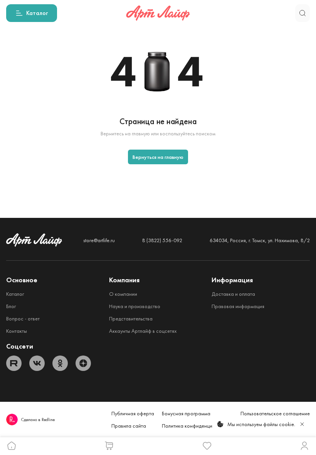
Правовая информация (238, 306)
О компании (123, 293)
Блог (11, 306)
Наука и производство (134, 306)
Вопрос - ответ (23, 318)
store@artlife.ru (99, 240)
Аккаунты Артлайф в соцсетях (142, 330)
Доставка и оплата (233, 293)
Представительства (131, 318)
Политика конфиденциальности (197, 425)
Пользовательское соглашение (275, 413)
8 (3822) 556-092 (162, 240)
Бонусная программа (186, 413)
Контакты (16, 330)
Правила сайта (128, 425)
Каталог (15, 293)
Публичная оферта (132, 413)
